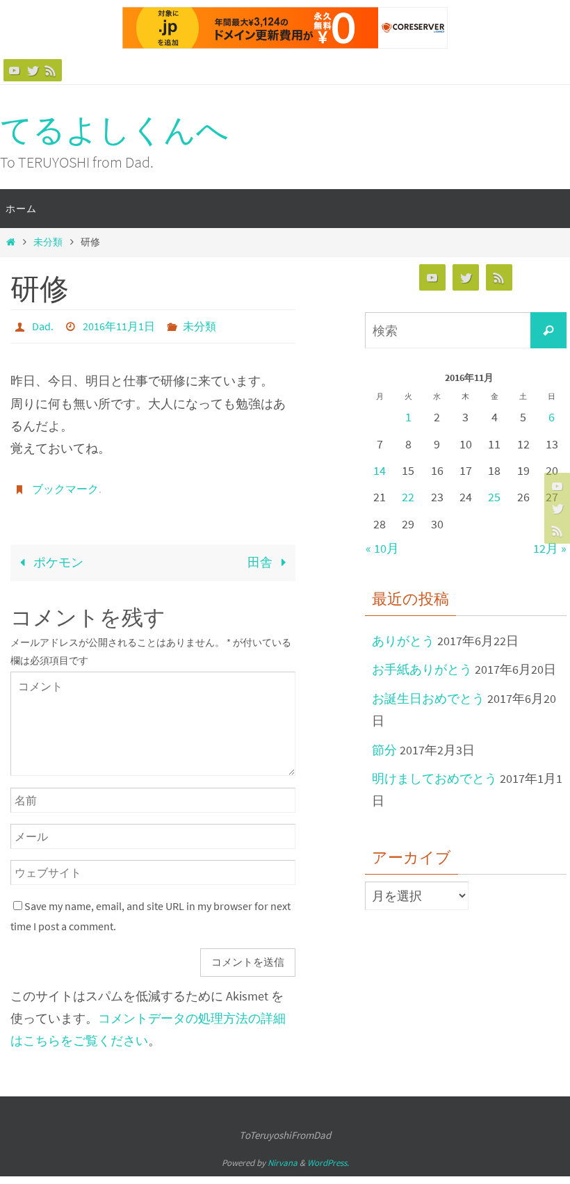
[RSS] (51, 70)
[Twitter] (33, 70)
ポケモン (57, 554)
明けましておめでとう (434, 778)
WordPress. (328, 1155)
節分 (384, 750)
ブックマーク (65, 483)
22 (408, 497)
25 (494, 497)
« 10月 (382, 548)
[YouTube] (14, 70)
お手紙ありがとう (422, 669)
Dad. (43, 325)
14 (379, 470)
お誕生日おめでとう (428, 698)
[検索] (548, 330)
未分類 (48, 242)
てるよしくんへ (114, 130)
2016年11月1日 (119, 325)
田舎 (261, 554)
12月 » (550, 548)
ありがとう (403, 641)
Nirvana (283, 1155)
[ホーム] (10, 242)
